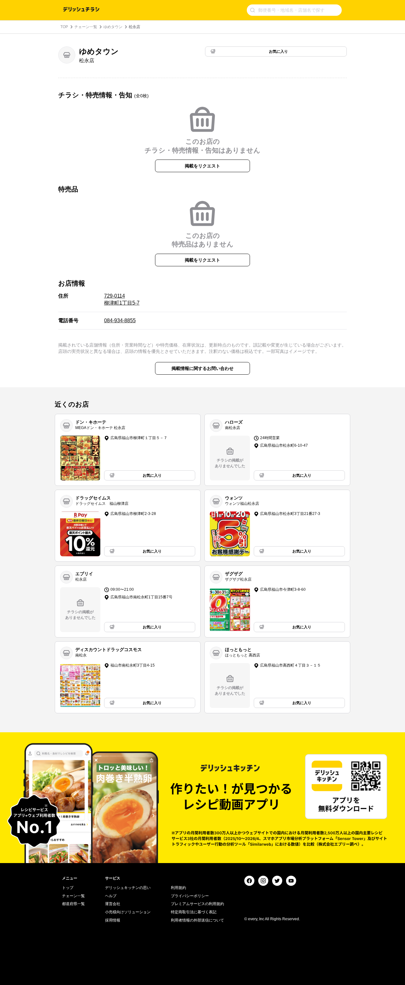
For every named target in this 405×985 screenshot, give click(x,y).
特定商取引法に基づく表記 (193, 912)
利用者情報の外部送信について (197, 920)
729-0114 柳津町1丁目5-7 (122, 299)
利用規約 (178, 887)
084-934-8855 (120, 320)
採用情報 (112, 920)
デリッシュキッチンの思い (128, 887)
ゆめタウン (112, 27)
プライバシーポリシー (190, 896)
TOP (64, 27)
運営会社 (112, 904)
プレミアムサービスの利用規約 (197, 904)
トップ (67, 887)
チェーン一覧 (85, 27)
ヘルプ (110, 896)
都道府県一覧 (73, 904)
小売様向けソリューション (128, 912)
